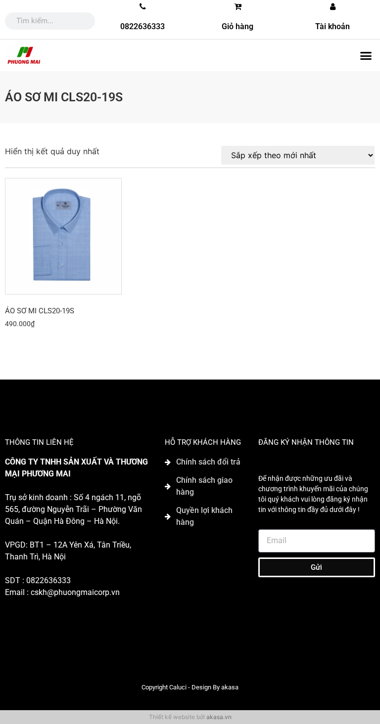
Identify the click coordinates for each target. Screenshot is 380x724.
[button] (365, 55)
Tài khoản (332, 26)
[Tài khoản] (332, 6)
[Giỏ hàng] (237, 6)
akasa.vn (219, 717)
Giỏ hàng (237, 26)
